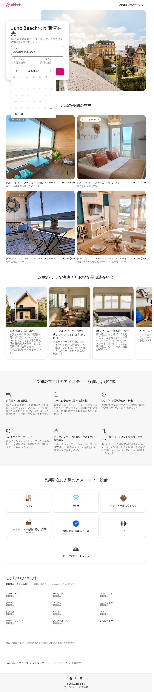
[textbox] (24, 62)
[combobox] (37, 52)
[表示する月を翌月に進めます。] (51, 71)
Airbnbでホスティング (131, 4)
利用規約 (83, 687)
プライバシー (70, 687)
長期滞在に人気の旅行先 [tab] (17, 584)
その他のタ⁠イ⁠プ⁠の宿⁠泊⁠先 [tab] (63, 584)
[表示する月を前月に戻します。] (16, 71)
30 (16, 114)
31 (22, 114)
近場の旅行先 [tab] (40, 584)
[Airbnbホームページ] (13, 4)
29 (51, 107)
